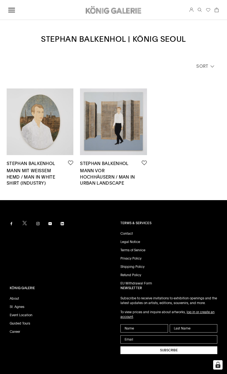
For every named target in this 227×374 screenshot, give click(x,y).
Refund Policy (130, 275)
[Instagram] (38, 223)
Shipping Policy (132, 267)
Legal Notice (130, 242)
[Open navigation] (11, 10)
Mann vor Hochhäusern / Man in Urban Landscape (107, 177)
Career (15, 332)
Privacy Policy (130, 258)
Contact (126, 234)
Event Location (21, 315)
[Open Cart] (217, 10)
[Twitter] (24, 223)
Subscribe (169, 350)
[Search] (200, 10)
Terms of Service (132, 250)
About (14, 298)
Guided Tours (20, 323)
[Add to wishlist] (70, 163)
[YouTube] (50, 223)
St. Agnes (17, 307)
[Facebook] (11, 223)
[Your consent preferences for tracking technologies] (218, 365)
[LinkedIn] (62, 223)
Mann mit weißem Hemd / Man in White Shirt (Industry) (31, 177)
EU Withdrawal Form (136, 283)
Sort (203, 66)
